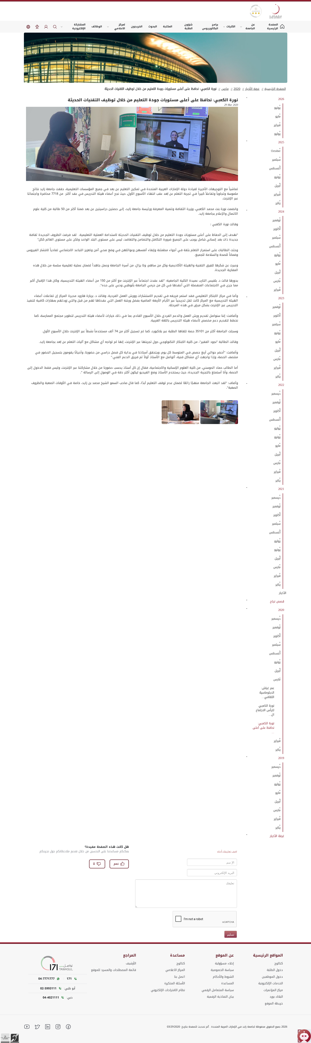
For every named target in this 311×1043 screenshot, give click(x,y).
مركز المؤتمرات (273, 990)
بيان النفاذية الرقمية (220, 996)
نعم (116, 864)
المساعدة (227, 983)
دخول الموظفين (272, 977)
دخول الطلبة (275, 970)
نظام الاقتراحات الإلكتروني (168, 990)
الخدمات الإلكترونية (270, 983)
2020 (237, 89)
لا (94, 864)
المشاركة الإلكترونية (78, 26)
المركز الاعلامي (175, 970)
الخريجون (136, 26)
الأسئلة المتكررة (174, 983)
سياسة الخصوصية (222, 970)
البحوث (152, 26)
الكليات (230, 26)
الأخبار (282, 593)
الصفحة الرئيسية (275, 89)
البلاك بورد (276, 996)
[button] (5, 1037)
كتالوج (278, 963)
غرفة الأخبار (252, 89)
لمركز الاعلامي (119, 26)
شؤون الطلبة (188, 26)
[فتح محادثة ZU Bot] (304, 1036)
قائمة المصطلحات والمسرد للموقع (113, 970)
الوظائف (96, 26)
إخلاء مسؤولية (224, 963)
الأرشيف (131, 963)
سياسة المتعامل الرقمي (218, 990)
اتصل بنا (179, 977)
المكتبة (167, 26)
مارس (225, 89)
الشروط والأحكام (223, 977)
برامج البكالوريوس (210, 26)
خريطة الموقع (274, 1003)
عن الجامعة (250, 26)
